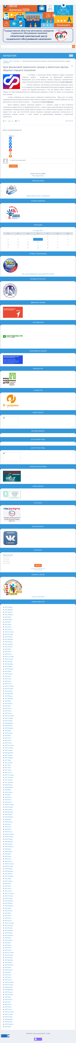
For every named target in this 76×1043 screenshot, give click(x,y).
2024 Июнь (8, 975)
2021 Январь (8, 873)
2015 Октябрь (9, 718)
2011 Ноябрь (8, 607)
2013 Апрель (9, 646)
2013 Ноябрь (8, 661)
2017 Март (8, 760)
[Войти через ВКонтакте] (10, 144)
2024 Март (8, 967)
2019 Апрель (9, 822)
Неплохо (7, 561)
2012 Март (8, 617)
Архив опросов (41, 568)
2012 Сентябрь (9, 632)
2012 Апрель (9, 619)
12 (18, 242)
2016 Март (8, 730)
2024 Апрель (9, 970)
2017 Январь (8, 755)
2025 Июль (8, 1007)
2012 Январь (8, 612)
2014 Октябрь (9, 688)
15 (47, 242)
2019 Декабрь (9, 841)
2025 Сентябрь (9, 1012)
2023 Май (8, 943)
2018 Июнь (8, 797)
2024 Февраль (9, 965)
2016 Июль (8, 740)
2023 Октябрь (9, 955)
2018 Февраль (9, 787)
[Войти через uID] (10, 138)
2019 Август (8, 831)
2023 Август (8, 950)
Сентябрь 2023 (38, 230)
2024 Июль (8, 977)
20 (28, 245)
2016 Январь (8, 725)
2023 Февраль (9, 935)
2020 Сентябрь (9, 864)
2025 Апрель (9, 999)
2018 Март (8, 790)
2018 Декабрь (9, 812)
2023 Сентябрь (9, 952)
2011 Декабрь (9, 609)
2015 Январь (8, 696)
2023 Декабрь (9, 960)
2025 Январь (8, 992)
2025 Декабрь (9, 1019)
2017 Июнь (8, 767)
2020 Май (8, 854)
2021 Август (8, 891)
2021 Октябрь (9, 896)
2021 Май (8, 883)
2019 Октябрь (9, 836)
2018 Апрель (9, 792)
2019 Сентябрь (9, 834)
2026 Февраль (9, 1024)
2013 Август (8, 654)
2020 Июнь (8, 856)
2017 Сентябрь (9, 775)
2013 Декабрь (9, 664)
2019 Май (8, 824)
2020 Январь (8, 844)
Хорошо (7, 559)
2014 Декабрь (9, 693)
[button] (63, 6)
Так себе (7, 563)
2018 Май (8, 794)
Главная (5, 61)
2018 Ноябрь (8, 809)
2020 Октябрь (9, 866)
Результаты (34, 568)
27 (28, 248)
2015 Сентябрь (9, 716)
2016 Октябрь (9, 748)
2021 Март (8, 878)
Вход (42, 175)
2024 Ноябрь (8, 987)
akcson (12, 121)
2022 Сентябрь (9, 923)
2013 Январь (8, 641)
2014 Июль (8, 681)
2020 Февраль (9, 846)
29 (47, 248)
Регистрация (36, 175)
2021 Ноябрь (8, 898)
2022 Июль (8, 918)
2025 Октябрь (9, 1014)
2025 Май (8, 1002)
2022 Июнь (8, 915)
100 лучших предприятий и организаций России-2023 (38, 274)
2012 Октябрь (9, 634)
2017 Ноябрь (8, 780)
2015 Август (8, 713)
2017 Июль (8, 770)
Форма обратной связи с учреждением (38, 196)
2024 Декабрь (9, 989)
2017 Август (8, 772)
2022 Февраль (9, 906)
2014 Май (8, 676)
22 (47, 245)
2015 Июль (8, 711)
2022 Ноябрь (8, 928)
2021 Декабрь (9, 901)
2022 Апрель (9, 910)
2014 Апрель (9, 674)
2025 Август (8, 1009)
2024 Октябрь (9, 984)
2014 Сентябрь (9, 686)
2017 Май (8, 765)
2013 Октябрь (9, 659)
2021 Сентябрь (9, 893)
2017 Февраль (9, 757)
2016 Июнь (8, 738)
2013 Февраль (9, 644)
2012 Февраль (9, 614)
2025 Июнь (8, 1004)
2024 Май (8, 972)
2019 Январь (8, 814)
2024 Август (8, 980)
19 (18, 245)
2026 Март (8, 1026)
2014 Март (8, 671)
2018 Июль (8, 799)
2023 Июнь (8, 945)
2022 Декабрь (9, 930)
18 (8, 245)
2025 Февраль (9, 994)
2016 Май (8, 735)
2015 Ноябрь (8, 720)
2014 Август (8, 683)
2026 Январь (8, 1021)
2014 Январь (8, 666)
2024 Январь (8, 962)
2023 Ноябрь (8, 957)
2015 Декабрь (9, 723)
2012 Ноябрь (8, 637)
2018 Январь (8, 785)
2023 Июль (8, 947)
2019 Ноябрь (8, 839)
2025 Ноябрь (8, 1017)
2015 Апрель (9, 703)
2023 (10, 61)
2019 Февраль (9, 817)
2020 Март (8, 849)
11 (8, 242)
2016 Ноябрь (8, 750)
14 (38, 242)
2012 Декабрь (9, 639)
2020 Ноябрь (8, 868)
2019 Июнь (8, 827)
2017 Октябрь (9, 777)
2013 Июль (8, 651)
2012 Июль (8, 627)
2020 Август (8, 861)
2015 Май (8, 706)
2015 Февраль (9, 698)
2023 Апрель (9, 940)
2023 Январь (8, 933)
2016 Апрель (9, 733)
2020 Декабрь (9, 871)
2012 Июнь (8, 624)
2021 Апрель (9, 881)
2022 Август (8, 920)
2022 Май (8, 913)
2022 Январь (8, 903)
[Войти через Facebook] (10, 147)
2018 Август (8, 802)
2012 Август (8, 629)
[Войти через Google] (10, 153)
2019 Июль (8, 829)
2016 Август (8, 743)
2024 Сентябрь (9, 982)
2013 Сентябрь (9, 656)
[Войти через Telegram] (10, 141)
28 (38, 248)
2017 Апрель (9, 762)
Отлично (7, 557)
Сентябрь (16, 61)
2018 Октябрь (9, 807)
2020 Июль (8, 859)
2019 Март (8, 819)
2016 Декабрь (9, 753)
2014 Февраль (9, 669)
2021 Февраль (9, 876)
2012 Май (8, 622)
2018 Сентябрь (9, 804)
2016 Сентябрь (9, 745)
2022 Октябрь (9, 925)
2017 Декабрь (9, 782)
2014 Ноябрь (8, 691)
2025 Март (8, 997)
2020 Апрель (9, 851)
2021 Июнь (8, 886)
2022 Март (8, 908)
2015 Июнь (8, 708)
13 (28, 242)
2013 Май (8, 649)
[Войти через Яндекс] (10, 150)
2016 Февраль (9, 728)
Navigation (9, 55)
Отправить (13, 166)
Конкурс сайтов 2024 (38, 596)
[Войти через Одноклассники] (10, 156)
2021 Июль (8, 888)
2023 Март (8, 938)
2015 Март (8, 701)
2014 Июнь (8, 679)
